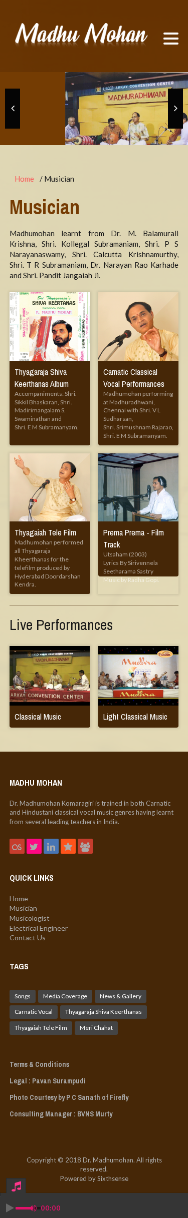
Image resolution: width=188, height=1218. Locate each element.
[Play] (10, 1207)
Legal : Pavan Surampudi (48, 1080)
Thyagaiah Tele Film (45, 532)
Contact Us (28, 937)
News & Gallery (120, 996)
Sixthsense (112, 1178)
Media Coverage (65, 996)
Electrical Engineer (39, 928)
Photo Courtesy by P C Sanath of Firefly (69, 1097)
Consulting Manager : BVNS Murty (61, 1113)
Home (24, 178)
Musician (23, 908)
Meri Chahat (96, 1027)
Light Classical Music (135, 716)
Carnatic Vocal (34, 1011)
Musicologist (30, 918)
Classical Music (38, 716)
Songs (23, 996)
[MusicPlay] (82, 36)
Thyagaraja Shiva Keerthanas (103, 1011)
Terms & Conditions (39, 1064)
